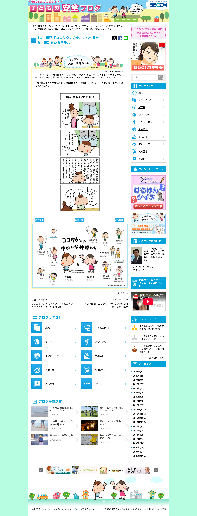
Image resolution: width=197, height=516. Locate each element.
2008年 (138, 447)
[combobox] (145, 77)
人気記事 (50, 383)
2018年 (138, 405)
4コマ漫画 (38, 28)
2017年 (139, 409)
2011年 (138, 434)
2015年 (139, 418)
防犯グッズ (101, 369)
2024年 (138, 380)
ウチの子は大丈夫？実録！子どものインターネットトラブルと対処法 (52, 305)
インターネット (53, 355)
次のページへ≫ (120, 299)
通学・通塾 (101, 341)
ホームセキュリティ (84, 26)
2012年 (138, 430)
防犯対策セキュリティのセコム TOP (51, 26)
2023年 (138, 384)
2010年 (138, 439)
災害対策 (50, 369)
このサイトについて (41, 508)
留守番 (48, 341)
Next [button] (156, 470)
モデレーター (140, 270)
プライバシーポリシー (63, 508)
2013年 (138, 426)
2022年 (138, 388)
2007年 (138, 451)
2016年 (139, 413)
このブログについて (143, 267)
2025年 (138, 375)
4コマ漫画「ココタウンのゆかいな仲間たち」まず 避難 (106, 305)
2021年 (138, 392)
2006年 (139, 456)
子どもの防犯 (102, 327)
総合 (47, 327)
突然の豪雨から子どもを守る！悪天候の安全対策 (152, 327)
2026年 (138, 371)
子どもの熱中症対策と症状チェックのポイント (152, 337)
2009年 (138, 443)
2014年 (139, 422)
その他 (98, 383)
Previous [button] (41, 470)
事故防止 (99, 355)
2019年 (138, 401)
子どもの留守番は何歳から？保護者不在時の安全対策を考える (152, 349)
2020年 (138, 397)
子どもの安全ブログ (109, 26)
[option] (59, 470)
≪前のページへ (39, 299)
